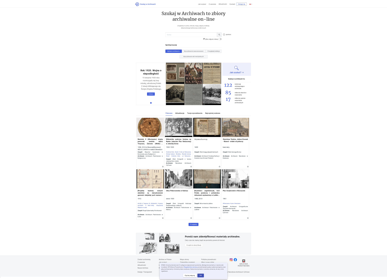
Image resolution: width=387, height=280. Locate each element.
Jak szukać (202, 4)
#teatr (168, 156)
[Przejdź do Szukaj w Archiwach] (147, 4)
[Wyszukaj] (219, 35)
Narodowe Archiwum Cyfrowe (238, 272)
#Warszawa (226, 203)
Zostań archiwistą (144, 259)
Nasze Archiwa (143, 268)
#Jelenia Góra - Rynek (172, 152)
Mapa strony (184, 259)
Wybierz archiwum (173, 51)
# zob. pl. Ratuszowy (185, 152)
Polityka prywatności (208, 259)
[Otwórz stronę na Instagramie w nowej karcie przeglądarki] (231, 259)
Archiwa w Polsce (165, 259)
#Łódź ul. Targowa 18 (144, 203)
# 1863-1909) (149, 205)
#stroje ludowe (170, 154)
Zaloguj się (241, 4)
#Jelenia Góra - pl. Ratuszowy (181, 156)
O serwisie (212, 4)
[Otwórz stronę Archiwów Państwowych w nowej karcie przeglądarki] (243, 263)
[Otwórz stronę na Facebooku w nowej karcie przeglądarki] (236, 259)
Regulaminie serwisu (190, 267)
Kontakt (232, 4)
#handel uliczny (186, 154)
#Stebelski (154, 203)
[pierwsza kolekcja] (151, 103)
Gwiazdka (163, 166)
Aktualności (223, 4)
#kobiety (178, 154)
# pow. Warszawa (235, 203)
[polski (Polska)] (250, 4)
